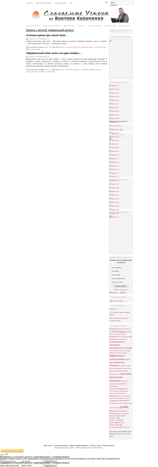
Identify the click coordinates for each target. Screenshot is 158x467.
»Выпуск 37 (113, 309)
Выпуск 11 (115, 180)
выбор (128, 366)
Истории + (81, 25)
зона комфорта (126, 368)
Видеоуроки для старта (51, 25)
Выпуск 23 (115, 137)
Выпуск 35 (115, 93)
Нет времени (116, 267)
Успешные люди (122, 339)
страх (126, 403)
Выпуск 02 (115, 213)
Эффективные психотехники (117, 357)
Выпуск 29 (115, 115)
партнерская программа (116, 378)
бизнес (62, 69)
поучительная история (116, 391)
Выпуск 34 (115, 96)
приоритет (120, 396)
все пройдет (122, 366)
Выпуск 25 (115, 129)
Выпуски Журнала (33, 25)
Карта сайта (48, 445)
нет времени (68, 69)
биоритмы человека (117, 364)
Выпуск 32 (115, 104)
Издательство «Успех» (44, 3)
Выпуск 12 (115, 177)
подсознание (121, 383)
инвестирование (114, 371)
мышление (123, 370)
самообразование (118, 398)
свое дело (127, 398)
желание (118, 368)
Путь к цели (121, 337)
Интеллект (123, 334)
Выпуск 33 (115, 100)
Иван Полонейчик (114, 334)
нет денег (75, 69)
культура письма (71, 47)
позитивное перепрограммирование (118, 387)
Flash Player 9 (122, 434)
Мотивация (113, 336)
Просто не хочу (117, 282)
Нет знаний (116, 275)
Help (71, 3)
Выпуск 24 (115, 133)
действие (112, 368)
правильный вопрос (87, 47)
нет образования (84, 69)
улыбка (117, 407)
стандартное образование (119, 400)
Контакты (29, 3)
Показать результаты (120, 290)
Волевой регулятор (116, 328)
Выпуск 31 (115, 107)
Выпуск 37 (115, 85)
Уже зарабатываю (118, 278)
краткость (63, 47)
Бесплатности (69, 25)
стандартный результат (116, 403)
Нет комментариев (34, 49)
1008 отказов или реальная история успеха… (118, 319)
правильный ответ (31, 71)
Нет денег (115, 271)
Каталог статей (109, 25)
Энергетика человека (120, 353)
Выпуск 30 (115, 111)
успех (39, 71)
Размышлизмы (123, 25)
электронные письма (100, 47)
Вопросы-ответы (108, 445)
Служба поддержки (60, 445)
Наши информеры (94, 25)
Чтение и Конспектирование (117, 350)
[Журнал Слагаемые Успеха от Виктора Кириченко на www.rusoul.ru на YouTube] (107, 2)
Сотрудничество (60, 3)
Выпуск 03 (115, 209)
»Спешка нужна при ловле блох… (47, 35)
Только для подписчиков (118, 427)
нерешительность (114, 374)
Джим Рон (127, 331)
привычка (112, 395)
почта (79, 47)
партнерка (125, 373)
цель (111, 410)
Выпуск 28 (115, 118)
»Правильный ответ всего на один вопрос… (54, 53)
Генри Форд (117, 331)
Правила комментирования (78, 445)
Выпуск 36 (115, 89)
